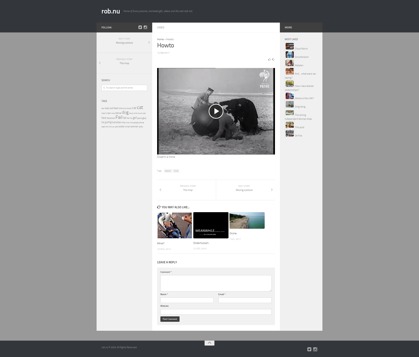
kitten (119, 122)
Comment (166, 272)
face (103, 117)
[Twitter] (140, 27)
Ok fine (298, 135)
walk (116, 127)
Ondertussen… (201, 243)
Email (221, 294)
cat (140, 107)
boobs (129, 108)
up (113, 127)
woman (134, 126)
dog (125, 112)
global (139, 118)
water (121, 126)
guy (144, 117)
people (136, 122)
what (127, 126)
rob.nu (110, 11)
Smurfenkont (302, 57)
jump (108, 122)
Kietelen (299, 65)
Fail (119, 117)
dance (118, 113)
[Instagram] (145, 27)
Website (164, 306)
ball (111, 108)
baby (107, 108)
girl (135, 118)
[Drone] (247, 220)
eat (144, 113)
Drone (233, 233)
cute (113, 113)
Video (160, 27)
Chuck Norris (301, 48)
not (131, 122)
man (128, 122)
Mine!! (160, 243)
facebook (111, 118)
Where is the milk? (304, 98)
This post (299, 127)
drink (136, 113)
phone (141, 122)
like (124, 122)
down (131, 113)
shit (106, 126)
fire (131, 118)
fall (124, 117)
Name (164, 294)
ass (102, 108)
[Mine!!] (174, 225)
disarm (168, 171)
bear (116, 108)
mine (176, 171)
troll (110, 127)
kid (113, 122)
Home (160, 39)
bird (124, 108)
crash (108, 113)
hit (102, 122)
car (134, 108)
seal (103, 126)
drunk (140, 113)
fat (128, 118)
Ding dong (300, 106)
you (141, 126)
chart (103, 113)
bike (121, 108)
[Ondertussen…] (210, 225)
